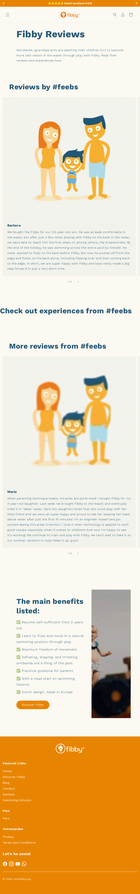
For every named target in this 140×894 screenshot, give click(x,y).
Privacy (8, 837)
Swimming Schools (17, 800)
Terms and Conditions (19, 842)
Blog (6, 782)
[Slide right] (78, 282)
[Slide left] (62, 282)
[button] (8, 15)
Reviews (9, 794)
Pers (6, 818)
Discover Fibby (33, 704)
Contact (9, 788)
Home (7, 771)
